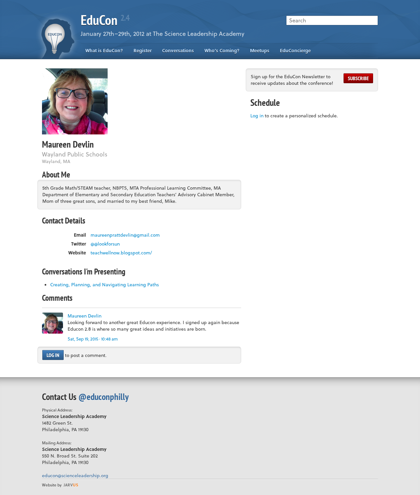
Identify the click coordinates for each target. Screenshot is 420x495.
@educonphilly (103, 396)
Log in (53, 355)
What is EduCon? (104, 50)
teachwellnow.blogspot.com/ (121, 252)
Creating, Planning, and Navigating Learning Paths (104, 284)
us (71, 485)
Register (143, 50)
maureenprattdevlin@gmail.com (125, 235)
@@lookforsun (105, 244)
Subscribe (358, 78)
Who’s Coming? (222, 50)
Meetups (259, 50)
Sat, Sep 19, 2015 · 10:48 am (93, 339)
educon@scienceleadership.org (75, 475)
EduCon (105, 20)
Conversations (178, 50)
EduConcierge (295, 50)
